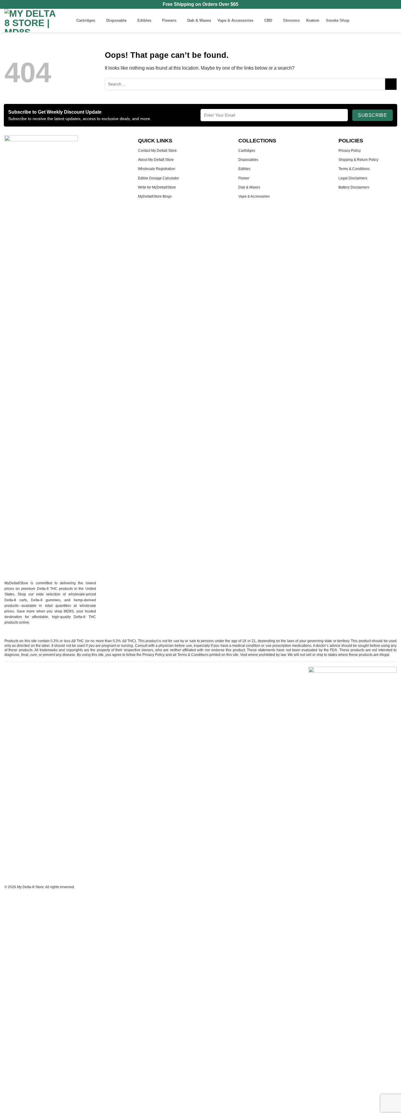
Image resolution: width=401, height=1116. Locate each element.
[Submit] (391, 84)
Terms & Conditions (354, 169)
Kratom (312, 20)
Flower (243, 178)
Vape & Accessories (235, 20)
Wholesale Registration (156, 169)
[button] (369, 20)
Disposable (116, 20)
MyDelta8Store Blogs (155, 196)
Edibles (144, 20)
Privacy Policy (349, 151)
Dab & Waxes (199, 20)
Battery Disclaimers (353, 187)
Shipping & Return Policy (358, 160)
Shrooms (291, 20)
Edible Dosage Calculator (158, 178)
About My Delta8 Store (156, 160)
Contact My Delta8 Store (157, 151)
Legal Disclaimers (352, 178)
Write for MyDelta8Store (157, 187)
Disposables (248, 160)
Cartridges (85, 20)
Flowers (169, 20)
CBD (268, 20)
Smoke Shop (337, 20)
